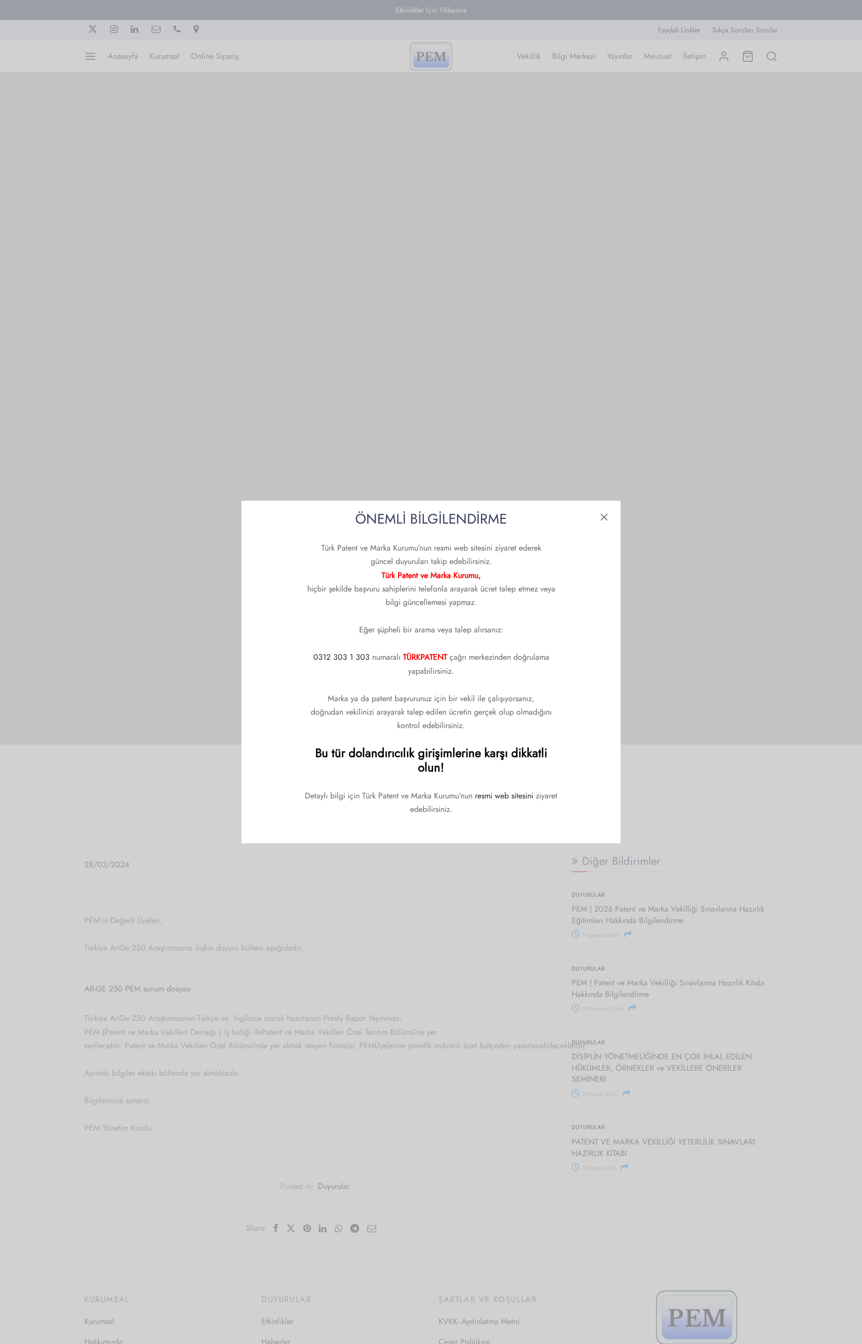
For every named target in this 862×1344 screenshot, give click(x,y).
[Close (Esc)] (604, 517)
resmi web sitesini (504, 795)
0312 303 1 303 (341, 657)
